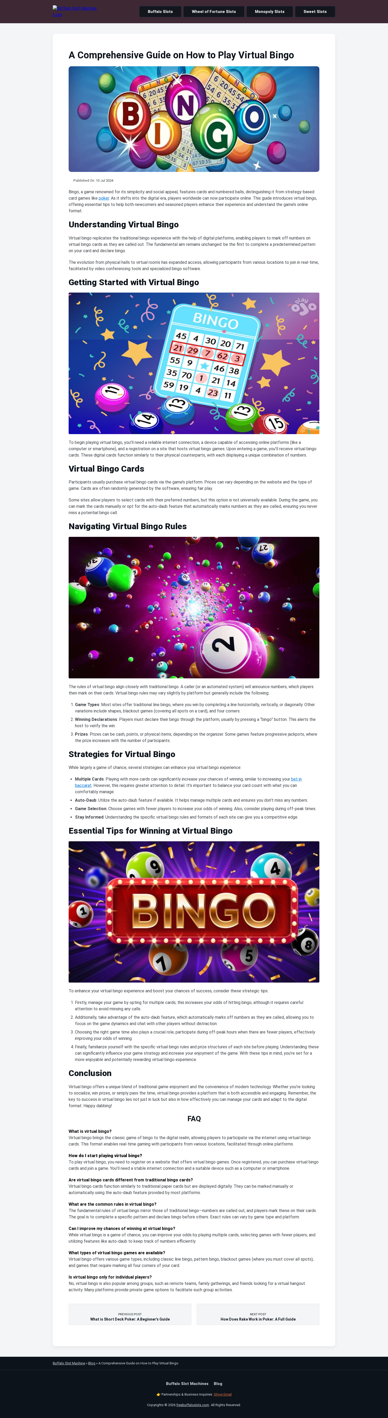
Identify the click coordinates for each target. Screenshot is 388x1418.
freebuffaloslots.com (192, 1405)
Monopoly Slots (270, 11)
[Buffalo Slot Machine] (75, 11)
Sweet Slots (315, 11)
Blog (91, 1363)
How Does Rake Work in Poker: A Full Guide (258, 1316)
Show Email (223, 1394)
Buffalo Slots (160, 11)
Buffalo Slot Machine (69, 1363)
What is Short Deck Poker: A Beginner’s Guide (130, 1316)
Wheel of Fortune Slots (214, 11)
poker (104, 198)
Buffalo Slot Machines (187, 1383)
